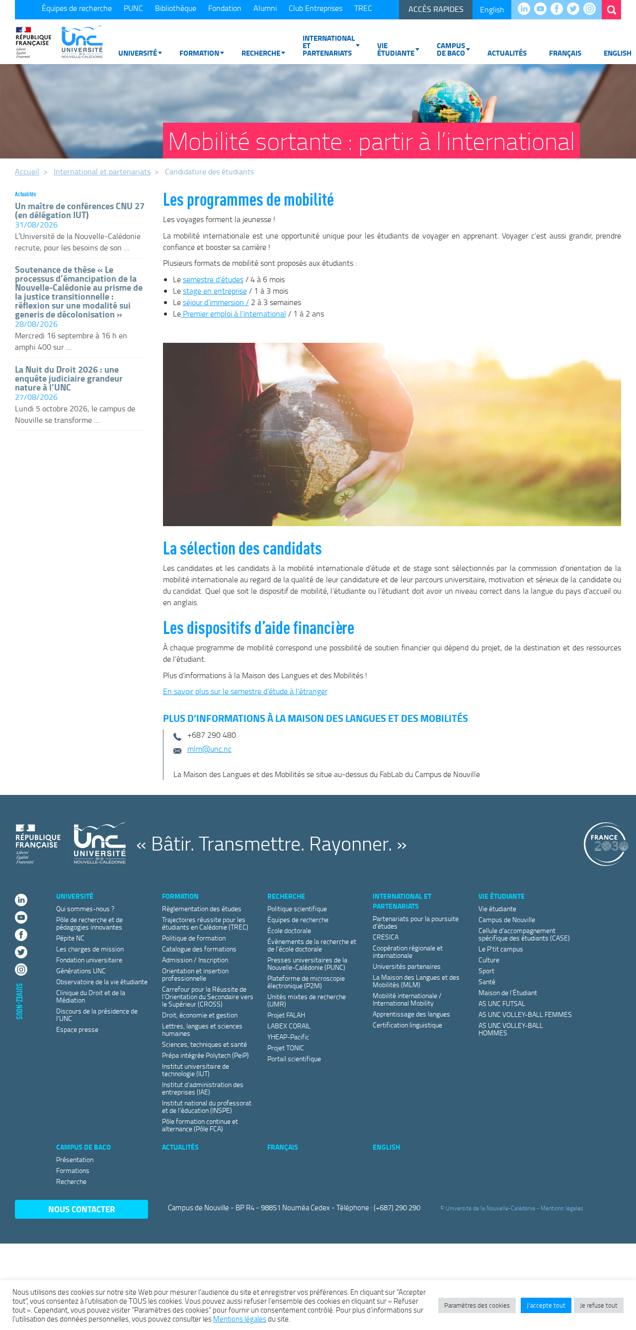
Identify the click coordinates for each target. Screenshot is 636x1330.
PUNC (133, 7)
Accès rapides (436, 8)
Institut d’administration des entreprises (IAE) (202, 1088)
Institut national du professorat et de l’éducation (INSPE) (206, 1106)
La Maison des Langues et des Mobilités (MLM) (416, 980)
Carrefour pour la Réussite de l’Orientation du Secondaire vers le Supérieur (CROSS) (207, 996)
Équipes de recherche (77, 7)
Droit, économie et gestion (200, 1014)
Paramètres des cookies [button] (477, 1305)
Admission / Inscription (195, 959)
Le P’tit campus (500, 948)
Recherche (260, 52)
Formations (72, 1170)
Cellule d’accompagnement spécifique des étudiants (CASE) (524, 934)
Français (565, 52)
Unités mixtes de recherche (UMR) (306, 1000)
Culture (488, 959)
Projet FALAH (286, 1014)
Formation (199, 52)
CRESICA (385, 936)
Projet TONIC (285, 1047)
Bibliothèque (175, 7)
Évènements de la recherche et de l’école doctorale (311, 945)
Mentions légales (562, 1208)
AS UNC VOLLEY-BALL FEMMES (525, 1014)
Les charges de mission (90, 948)
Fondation (224, 7)
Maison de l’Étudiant (507, 992)
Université (137, 52)
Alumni (265, 7)
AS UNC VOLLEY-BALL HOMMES (510, 1028)
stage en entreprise (215, 290)
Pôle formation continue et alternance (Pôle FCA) (200, 1124)
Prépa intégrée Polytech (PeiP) (205, 1055)
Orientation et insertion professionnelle (195, 974)
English (492, 9)
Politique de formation (194, 937)
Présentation (74, 1159)
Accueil (27, 171)
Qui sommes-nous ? (85, 908)
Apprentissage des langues (411, 1013)
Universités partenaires (407, 966)
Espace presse (77, 1029)
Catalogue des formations (199, 948)
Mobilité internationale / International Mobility (407, 999)
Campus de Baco (451, 49)
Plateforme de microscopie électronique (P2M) (306, 981)
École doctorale (289, 930)
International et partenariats (329, 45)
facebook (559, 9)
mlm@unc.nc (209, 748)
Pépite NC (70, 937)
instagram (592, 9)
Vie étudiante (395, 49)
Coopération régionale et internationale (408, 951)
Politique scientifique (297, 908)
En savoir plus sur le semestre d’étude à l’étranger (245, 691)
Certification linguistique (407, 1024)
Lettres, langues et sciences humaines (202, 1029)
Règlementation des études (201, 908)
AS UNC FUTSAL (501, 1003)
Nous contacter (81, 1209)
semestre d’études (213, 279)
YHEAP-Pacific (288, 1036)
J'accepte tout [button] (546, 1305)
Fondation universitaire (89, 959)
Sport (486, 970)
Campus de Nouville (506, 919)
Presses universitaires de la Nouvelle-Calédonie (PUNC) (307, 963)
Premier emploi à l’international (233, 313)
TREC (363, 7)
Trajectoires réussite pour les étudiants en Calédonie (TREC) (205, 923)
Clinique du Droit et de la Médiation (90, 996)
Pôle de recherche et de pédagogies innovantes (89, 923)
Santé (486, 981)
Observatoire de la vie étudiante (102, 981)
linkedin (526, 9)
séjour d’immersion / (216, 302)
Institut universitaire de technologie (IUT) (195, 1069)
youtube (543, 9)
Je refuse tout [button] (599, 1305)
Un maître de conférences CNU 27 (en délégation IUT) (80, 210)
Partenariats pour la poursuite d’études (416, 922)
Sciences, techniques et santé (204, 1044)
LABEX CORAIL (289, 1025)
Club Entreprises (315, 7)
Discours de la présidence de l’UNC (97, 1014)
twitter (575, 9)
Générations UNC (81, 970)
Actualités (507, 52)
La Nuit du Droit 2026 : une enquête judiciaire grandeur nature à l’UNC (69, 378)
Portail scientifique (294, 1058)
